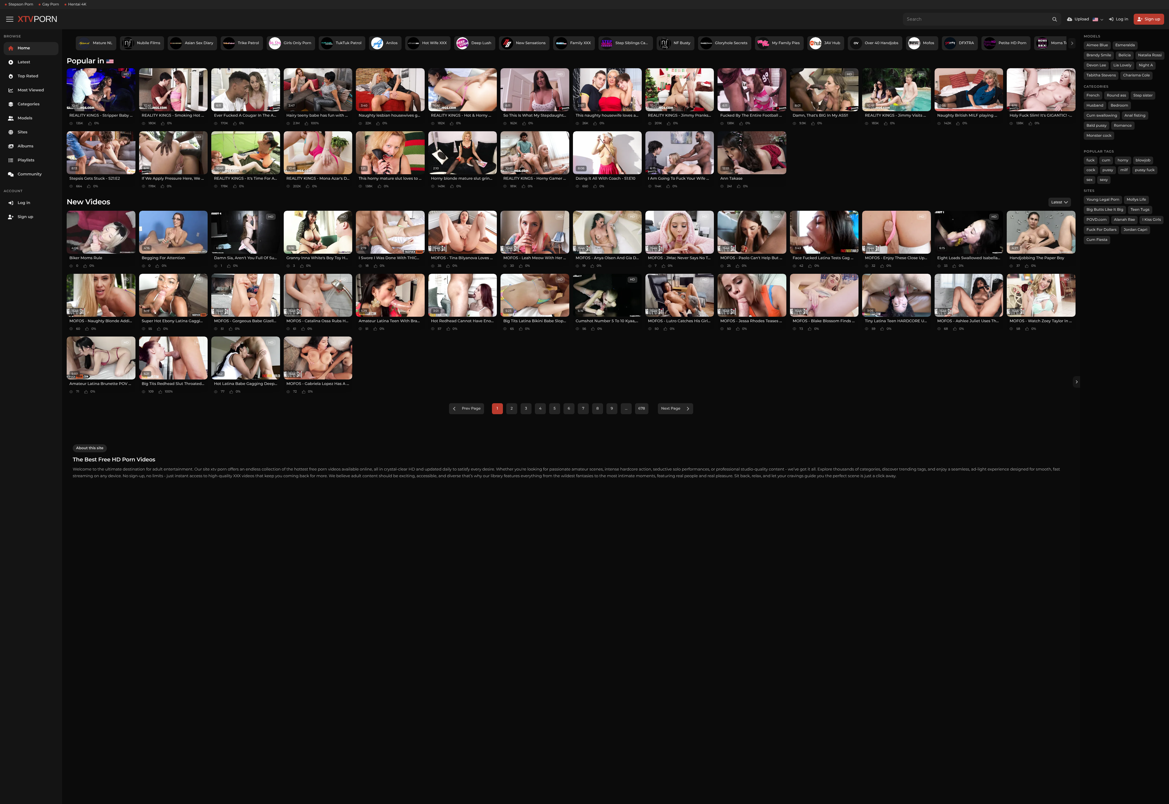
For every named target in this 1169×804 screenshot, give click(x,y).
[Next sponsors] (1072, 43)
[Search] (1054, 19)
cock (1091, 170)
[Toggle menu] (10, 19)
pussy (1108, 170)
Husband (1095, 105)
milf (1124, 170)
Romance (1123, 125)
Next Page (670, 408)
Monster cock (1099, 135)
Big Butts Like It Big (1105, 209)
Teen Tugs (1140, 209)
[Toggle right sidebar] (1076, 382)
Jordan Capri (1135, 229)
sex (1090, 180)
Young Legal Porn (1103, 199)
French (1093, 95)
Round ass (1116, 95)
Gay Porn (50, 4)
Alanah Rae (1124, 219)
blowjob (1143, 160)
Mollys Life (1136, 199)
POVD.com (1097, 219)
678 (641, 408)
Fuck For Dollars (1101, 229)
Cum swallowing (1102, 115)
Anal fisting (1135, 115)
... (626, 408)
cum (1106, 160)
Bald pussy (1097, 125)
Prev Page (471, 408)
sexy (1104, 180)
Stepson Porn (21, 4)
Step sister (1143, 95)
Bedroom (1119, 105)
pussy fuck (1145, 170)
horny (1123, 160)
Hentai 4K (77, 4)
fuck (1091, 160)
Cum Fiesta (1097, 240)
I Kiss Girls (1151, 219)
